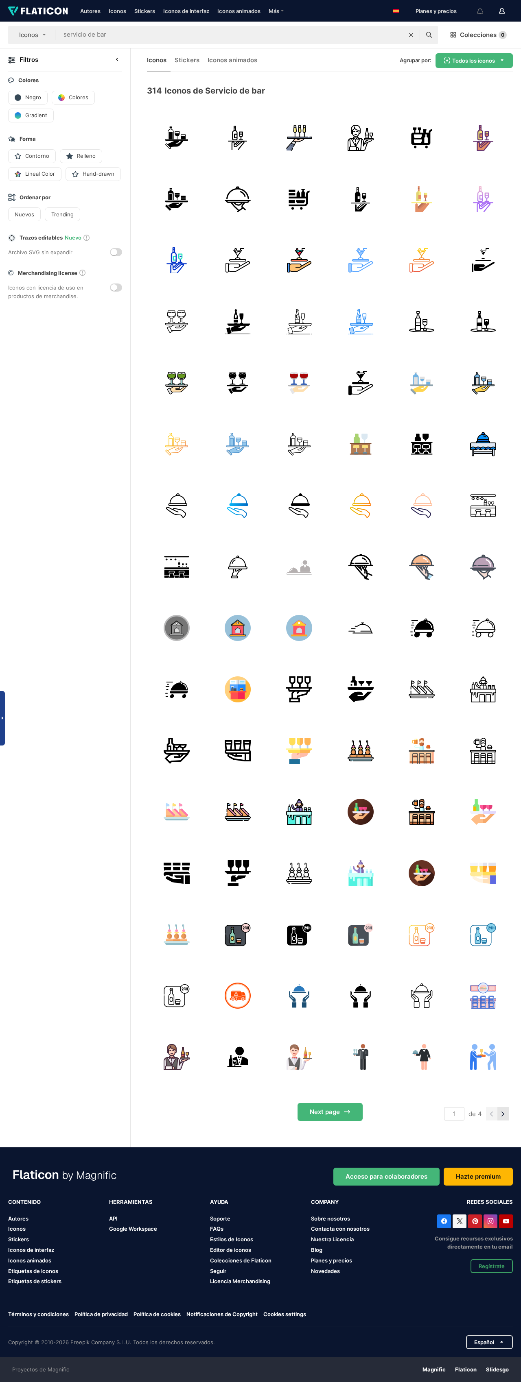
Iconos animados (238, 11)
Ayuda (219, 1202)
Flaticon (466, 1369)
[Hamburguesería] (483, 995)
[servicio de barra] (176, 138)
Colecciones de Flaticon (240, 1260)
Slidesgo (497, 1369)
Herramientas (131, 1202)
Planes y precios (436, 11)
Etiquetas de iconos (33, 1271)
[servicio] (299, 567)
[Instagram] (490, 1221)
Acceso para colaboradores (386, 1176)
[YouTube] (506, 1221)
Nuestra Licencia (332, 1239)
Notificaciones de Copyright (222, 1314)
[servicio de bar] (238, 138)
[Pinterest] (475, 1221)
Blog (316, 1250)
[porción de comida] (360, 567)
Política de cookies (157, 1314)
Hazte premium (478, 1176)
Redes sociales (490, 1202)
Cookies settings (284, 1314)
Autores (90, 11)
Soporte (220, 1218)
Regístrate (492, 1266)
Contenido (24, 1202)
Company (325, 1202)
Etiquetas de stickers (34, 1281)
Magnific (434, 1369)
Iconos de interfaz (186, 11)
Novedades (325, 1271)
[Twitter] (459, 1221)
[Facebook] (444, 1221)
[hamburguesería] (238, 689)
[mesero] (483, 1057)
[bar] (483, 505)
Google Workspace (133, 1228)
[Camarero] (360, 812)
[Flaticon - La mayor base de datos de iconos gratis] (38, 11)
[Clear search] (411, 35)
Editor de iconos (230, 1250)
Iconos (117, 11)
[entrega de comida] (238, 199)
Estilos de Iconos (231, 1239)
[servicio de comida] (483, 444)
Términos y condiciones (38, 1314)
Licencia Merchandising (240, 1281)
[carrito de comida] (422, 138)
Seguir (218, 1271)
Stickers (144, 11)
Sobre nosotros (330, 1218)
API (113, 1218)
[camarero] (299, 138)
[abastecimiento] (299, 689)
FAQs (216, 1228)
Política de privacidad (101, 1314)
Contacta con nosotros (340, 1228)
